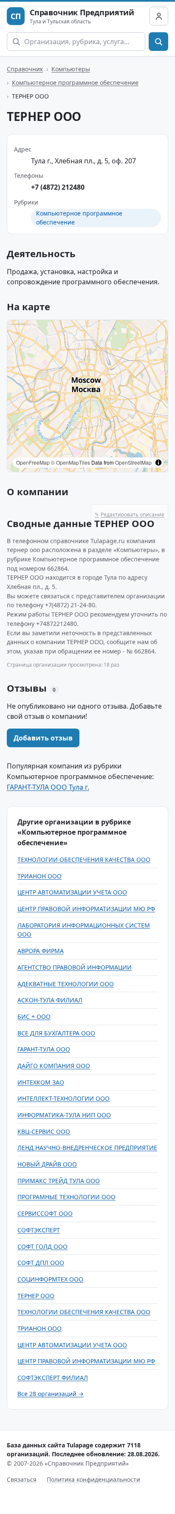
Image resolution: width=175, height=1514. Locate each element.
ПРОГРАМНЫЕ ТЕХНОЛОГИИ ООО (66, 1197)
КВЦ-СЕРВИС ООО (43, 1131)
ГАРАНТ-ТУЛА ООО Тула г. (48, 787)
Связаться (22, 1479)
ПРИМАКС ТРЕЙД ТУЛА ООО (58, 1181)
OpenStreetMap (133, 462)
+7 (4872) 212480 (58, 187)
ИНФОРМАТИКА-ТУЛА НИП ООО (64, 1115)
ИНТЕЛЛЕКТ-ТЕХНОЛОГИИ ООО (63, 1098)
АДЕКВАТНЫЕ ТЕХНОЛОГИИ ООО (65, 984)
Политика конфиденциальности (93, 1479)
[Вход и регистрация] (159, 16)
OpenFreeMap (33, 462)
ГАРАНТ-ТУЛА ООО (43, 1049)
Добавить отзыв (43, 738)
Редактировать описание (129, 514)
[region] (87, 396)
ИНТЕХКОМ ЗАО (40, 1082)
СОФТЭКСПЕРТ (38, 1230)
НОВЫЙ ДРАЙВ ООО (47, 1164)
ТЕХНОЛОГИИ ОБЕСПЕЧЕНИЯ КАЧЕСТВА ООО (83, 859)
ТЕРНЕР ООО (35, 1296)
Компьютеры (70, 69)
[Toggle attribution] (158, 462)
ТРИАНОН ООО (39, 876)
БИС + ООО (34, 1016)
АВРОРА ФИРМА (40, 951)
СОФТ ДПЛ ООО (40, 1263)
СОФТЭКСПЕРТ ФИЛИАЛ (52, 1378)
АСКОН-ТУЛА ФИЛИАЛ (49, 1000)
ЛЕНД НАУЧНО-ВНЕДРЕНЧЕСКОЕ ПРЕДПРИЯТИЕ (87, 1148)
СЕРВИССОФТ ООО (45, 1213)
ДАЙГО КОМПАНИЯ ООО (53, 1066)
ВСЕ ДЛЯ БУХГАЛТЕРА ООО (56, 1033)
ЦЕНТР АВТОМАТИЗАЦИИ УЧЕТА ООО (72, 892)
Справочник (25, 69)
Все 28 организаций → (50, 1394)
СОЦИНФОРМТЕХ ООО (50, 1279)
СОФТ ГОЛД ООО (42, 1246)
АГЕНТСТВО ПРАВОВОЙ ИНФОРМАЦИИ (74, 967)
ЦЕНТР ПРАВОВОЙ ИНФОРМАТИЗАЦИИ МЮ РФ (86, 909)
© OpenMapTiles (70, 462)
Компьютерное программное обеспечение (75, 83)
